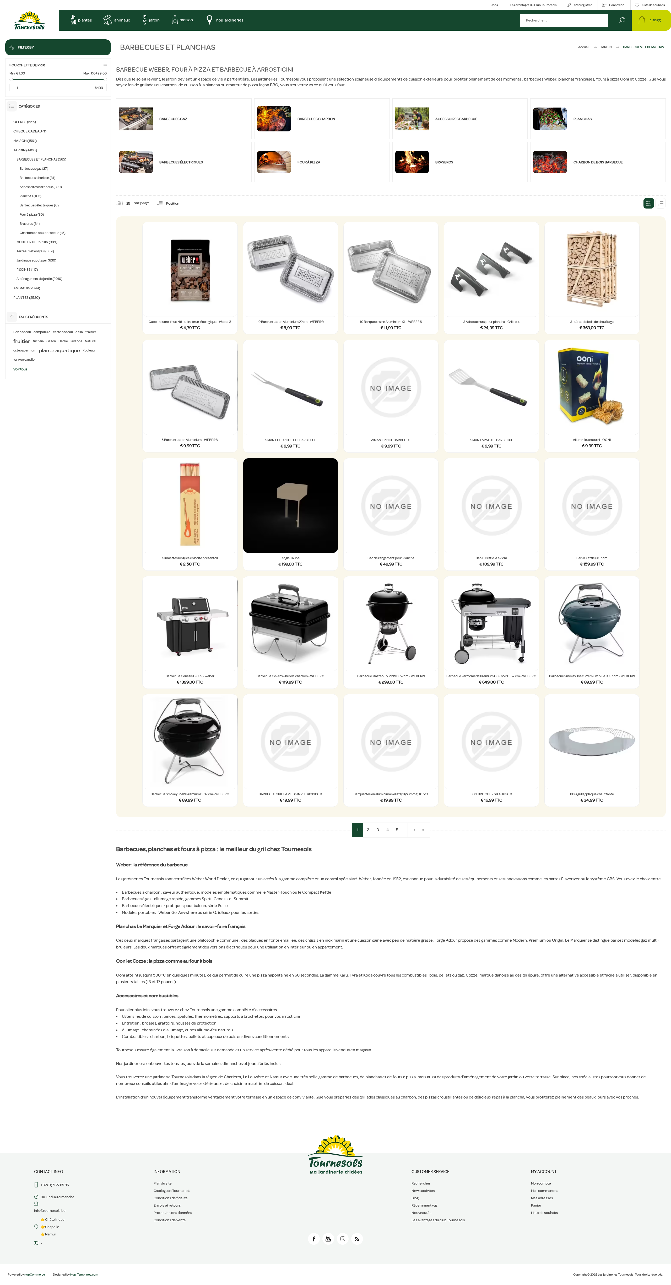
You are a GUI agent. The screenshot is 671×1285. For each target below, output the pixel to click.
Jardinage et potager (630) (36, 260)
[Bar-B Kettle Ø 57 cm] (592, 514)
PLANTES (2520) (26, 297)
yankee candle (24, 359)
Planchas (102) (30, 196)
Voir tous (20, 369)
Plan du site (163, 1183)
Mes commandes (544, 1190)
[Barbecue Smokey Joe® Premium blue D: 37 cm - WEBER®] (592, 632)
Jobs (494, 5)
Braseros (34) (30, 224)
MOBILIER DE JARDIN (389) (37, 242)
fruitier (21, 341)
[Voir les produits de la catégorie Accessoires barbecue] (412, 119)
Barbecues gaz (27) (34, 168)
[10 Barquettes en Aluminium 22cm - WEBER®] (290, 278)
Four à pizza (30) (32, 214)
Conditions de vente (170, 1220)
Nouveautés (421, 1213)
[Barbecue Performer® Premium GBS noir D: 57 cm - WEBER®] (491, 632)
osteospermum (24, 350)
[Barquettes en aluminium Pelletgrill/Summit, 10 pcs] (391, 750)
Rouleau (89, 350)
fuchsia (38, 341)
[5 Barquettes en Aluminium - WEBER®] (190, 396)
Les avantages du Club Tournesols (533, 5)
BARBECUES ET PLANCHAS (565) (41, 159)
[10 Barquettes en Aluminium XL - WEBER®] (391, 278)
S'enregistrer (583, 5)
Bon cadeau (22, 332)
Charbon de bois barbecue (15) (43, 233)
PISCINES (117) (27, 269)
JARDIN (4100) (25, 150)
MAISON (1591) (25, 140)
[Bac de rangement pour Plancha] (391, 514)
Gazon (51, 341)
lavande (76, 341)
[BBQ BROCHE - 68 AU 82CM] (491, 750)
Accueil (583, 47)
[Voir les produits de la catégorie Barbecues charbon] (274, 119)
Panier (536, 1205)
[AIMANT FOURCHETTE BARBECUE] (290, 396)
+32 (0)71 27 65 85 (55, 1185)
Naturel (90, 341)
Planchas (582, 119)
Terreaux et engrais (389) (35, 251)
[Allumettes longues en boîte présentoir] (190, 514)
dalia (79, 332)
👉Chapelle (50, 1227)
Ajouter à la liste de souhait (228, 303)
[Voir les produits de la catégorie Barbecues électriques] (136, 162)
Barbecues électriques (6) (39, 205)
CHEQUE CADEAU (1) (29, 131)
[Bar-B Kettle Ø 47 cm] (491, 514)
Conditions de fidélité (171, 1198)
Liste (660, 203)
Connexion (616, 5)
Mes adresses (542, 1198)
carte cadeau (63, 332)
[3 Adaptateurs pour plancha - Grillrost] (491, 278)
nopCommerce (34, 1274)
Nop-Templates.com (84, 1274)
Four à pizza (308, 162)
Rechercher (622, 20)
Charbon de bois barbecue (598, 162)
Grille (648, 203)
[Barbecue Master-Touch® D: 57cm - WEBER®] (391, 632)
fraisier (90, 332)
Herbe (63, 341)
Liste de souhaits (544, 1213)
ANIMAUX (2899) (26, 288)
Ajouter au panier (190, 303)
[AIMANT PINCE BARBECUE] (391, 396)
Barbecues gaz (173, 119)
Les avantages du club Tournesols (438, 1220)
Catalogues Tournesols (172, 1190)
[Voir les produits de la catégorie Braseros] (412, 162)
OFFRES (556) (24, 122)
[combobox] (564, 20)
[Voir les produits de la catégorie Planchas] (550, 119)
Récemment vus (425, 1205)
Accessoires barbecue (456, 119)
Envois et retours (167, 1205)
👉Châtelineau (52, 1219)
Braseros (444, 162)
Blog (415, 1198)
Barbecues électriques (181, 162)
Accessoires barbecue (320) (41, 187)
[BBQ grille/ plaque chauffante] (592, 750)
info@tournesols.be (50, 1210)
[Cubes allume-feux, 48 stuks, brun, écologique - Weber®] (190, 278)
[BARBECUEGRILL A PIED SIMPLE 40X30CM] (290, 750)
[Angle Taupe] (290, 514)
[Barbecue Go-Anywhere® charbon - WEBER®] (290, 632)
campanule (42, 332)
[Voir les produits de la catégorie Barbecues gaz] (136, 119)
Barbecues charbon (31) (37, 178)
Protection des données (173, 1213)
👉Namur (48, 1234)
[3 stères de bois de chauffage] (592, 278)
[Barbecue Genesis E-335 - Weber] (190, 632)
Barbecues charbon (316, 119)
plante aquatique (59, 350)
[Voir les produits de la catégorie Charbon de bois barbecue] (550, 162)
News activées (423, 1190)
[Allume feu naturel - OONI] (592, 396)
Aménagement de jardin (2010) (39, 279)
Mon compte (541, 1183)
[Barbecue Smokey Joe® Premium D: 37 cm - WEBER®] (190, 750)
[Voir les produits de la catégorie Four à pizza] (274, 162)
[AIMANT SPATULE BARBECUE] (491, 396)
